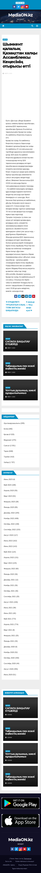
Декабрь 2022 (9, 513)
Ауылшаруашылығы (12, 423)
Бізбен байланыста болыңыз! (25, 861)
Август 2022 (8, 535)
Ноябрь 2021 (9, 585)
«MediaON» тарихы (9, 865)
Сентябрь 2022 (10, 529)
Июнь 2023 (8, 479)
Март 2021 (8, 630)
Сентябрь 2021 (10, 596)
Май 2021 (7, 619)
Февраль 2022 (9, 569)
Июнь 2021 (8, 613)
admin (9, 714)
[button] (32, 26)
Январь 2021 (9, 641)
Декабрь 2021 (9, 580)
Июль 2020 (8, 675)
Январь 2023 (9, 507)
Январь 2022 (9, 574)
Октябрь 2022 (9, 524)
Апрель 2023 (9, 490)
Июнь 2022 (8, 546)
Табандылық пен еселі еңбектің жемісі (20, 367)
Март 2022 (8, 563)
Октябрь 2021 (9, 591)
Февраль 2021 (9, 635)
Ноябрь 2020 (9, 652)
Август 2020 (8, 669)
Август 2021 (8, 602)
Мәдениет (8, 440)
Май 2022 (7, 552)
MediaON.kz (20, 14)
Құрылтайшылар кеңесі (19, 868)
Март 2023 (8, 496)
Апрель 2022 (9, 557)
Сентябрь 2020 (10, 663)
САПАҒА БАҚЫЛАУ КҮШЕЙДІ (17, 343)
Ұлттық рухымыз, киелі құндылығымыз (20, 392)
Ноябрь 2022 (9, 518)
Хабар (6, 462)
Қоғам (5, 39)
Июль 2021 (8, 608)
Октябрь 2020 (9, 658)
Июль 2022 (8, 541)
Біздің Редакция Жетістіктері (28, 865)
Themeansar (27, 858)
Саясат (7, 445)
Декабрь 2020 (9, 647)
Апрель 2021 (9, 624)
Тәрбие (7, 457)
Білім (6, 429)
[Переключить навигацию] (37, 25)
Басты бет (8, 861)
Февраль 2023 (9, 502)
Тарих (6, 451)
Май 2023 (7, 485)
